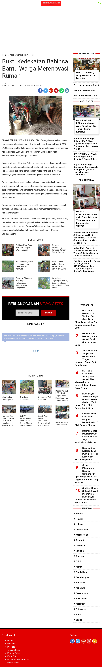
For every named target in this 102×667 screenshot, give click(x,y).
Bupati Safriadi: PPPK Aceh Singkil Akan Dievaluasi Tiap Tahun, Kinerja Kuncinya (62, 397)
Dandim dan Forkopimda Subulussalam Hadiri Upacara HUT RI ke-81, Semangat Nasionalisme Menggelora (85, 237)
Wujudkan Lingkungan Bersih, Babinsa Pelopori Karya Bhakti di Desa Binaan (60, 283)
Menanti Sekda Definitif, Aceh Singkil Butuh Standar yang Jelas (86, 339)
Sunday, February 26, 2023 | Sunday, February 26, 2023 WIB (22, 85)
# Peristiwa (79, 588)
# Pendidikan (80, 572)
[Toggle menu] (4, 4)
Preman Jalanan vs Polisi (86, 85)
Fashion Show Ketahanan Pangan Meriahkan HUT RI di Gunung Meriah (86, 419)
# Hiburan (78, 519)
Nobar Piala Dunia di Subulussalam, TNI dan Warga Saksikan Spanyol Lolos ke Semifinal (85, 252)
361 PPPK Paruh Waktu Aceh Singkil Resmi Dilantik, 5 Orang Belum (26, 421)
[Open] (99, 2)
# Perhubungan (81, 577)
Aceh (12, 55)
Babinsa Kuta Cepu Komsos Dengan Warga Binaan (24, 247)
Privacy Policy (14, 653)
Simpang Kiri (22, 55)
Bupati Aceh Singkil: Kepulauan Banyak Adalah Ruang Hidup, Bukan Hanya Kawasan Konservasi (44, 424)
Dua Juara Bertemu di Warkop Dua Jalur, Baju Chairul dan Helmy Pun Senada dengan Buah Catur (86, 319)
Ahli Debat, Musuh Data (85, 95)
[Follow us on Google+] (83, 641)
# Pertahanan (80, 598)
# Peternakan (80, 609)
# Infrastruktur (80, 529)
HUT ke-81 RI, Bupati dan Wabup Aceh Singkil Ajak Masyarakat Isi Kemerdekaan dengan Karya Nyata (86, 379)
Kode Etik (11, 656)
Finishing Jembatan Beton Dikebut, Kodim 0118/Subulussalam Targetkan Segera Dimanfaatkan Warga (86, 266)
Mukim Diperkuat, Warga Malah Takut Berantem (86, 75)
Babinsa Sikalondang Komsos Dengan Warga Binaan (59, 249)
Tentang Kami (13, 650)
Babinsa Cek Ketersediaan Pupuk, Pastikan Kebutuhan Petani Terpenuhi (87, 454)
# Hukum (78, 524)
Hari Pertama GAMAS (84, 90)
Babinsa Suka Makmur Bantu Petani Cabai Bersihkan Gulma (59, 265)
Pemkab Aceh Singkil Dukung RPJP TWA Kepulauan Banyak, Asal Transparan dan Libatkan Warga (9, 423)
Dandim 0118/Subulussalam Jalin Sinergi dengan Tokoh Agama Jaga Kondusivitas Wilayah (86, 218)
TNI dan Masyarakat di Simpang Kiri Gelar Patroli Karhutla (24, 265)
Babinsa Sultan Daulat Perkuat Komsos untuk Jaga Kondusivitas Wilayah (86, 436)
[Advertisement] (51, 32)
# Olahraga (78, 556)
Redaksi (11, 643)
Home (5, 55)
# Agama (78, 513)
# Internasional (80, 534)
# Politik (77, 614)
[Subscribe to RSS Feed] (94, 641)
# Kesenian (79, 545)
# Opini (77, 561)
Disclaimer (12, 647)
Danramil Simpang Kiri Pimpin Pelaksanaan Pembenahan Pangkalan (24, 283)
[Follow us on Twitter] (78, 641)
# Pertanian (79, 604)
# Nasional (78, 550)
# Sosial (77, 620)
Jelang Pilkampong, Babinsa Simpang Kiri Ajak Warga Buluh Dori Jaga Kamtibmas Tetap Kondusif (87, 474)
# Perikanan (79, 582)
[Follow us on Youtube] (89, 641)
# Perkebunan (80, 593)
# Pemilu (77, 566)
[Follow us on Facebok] (72, 641)
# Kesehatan (79, 540)
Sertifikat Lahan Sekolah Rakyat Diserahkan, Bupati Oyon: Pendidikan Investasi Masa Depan (86, 495)
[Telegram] (67, 90)
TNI (32, 55)
